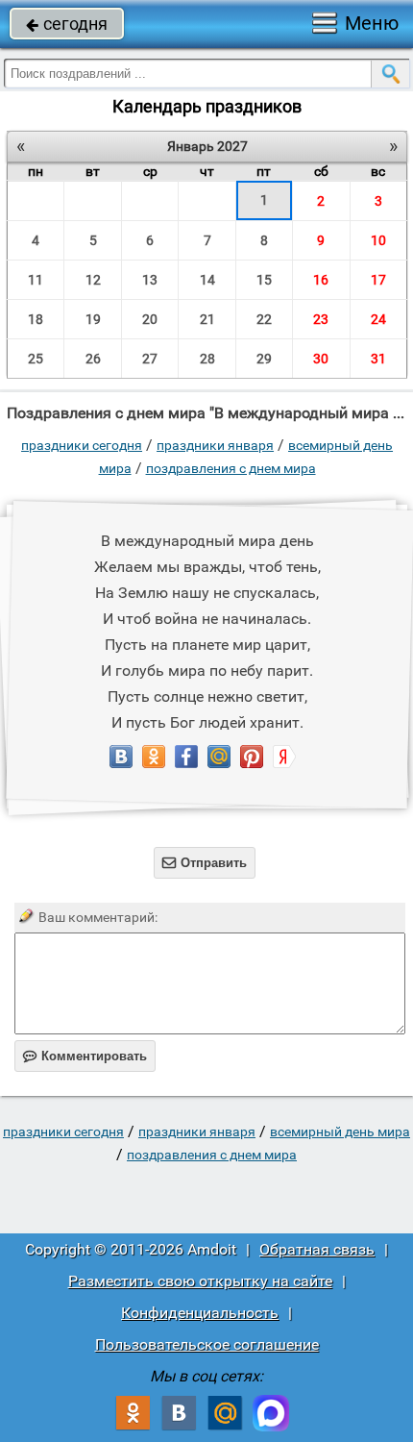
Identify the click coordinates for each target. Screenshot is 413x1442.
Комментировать (85, 1056)
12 (93, 279)
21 (207, 319)
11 (35, 279)
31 (378, 358)
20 (150, 319)
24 (378, 319)
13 (150, 279)
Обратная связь (317, 1249)
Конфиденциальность (200, 1313)
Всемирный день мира (340, 1131)
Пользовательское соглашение (207, 1344)
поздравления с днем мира (231, 468)
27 (150, 358)
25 (35, 358)
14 (207, 279)
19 (93, 319)
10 (378, 240)
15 (264, 279)
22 (264, 319)
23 (320, 319)
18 (35, 319)
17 (378, 279)
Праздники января (215, 445)
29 (264, 358)
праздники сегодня (81, 445)
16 (320, 279)
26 (93, 358)
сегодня (67, 23)
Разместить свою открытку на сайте (200, 1281)
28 (207, 358)
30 (320, 358)
